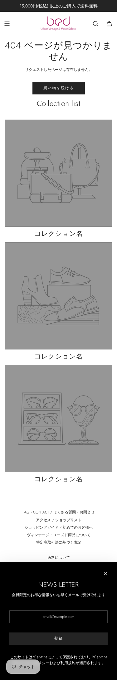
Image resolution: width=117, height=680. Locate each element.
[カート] (109, 23)
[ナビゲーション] (7, 23)
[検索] (95, 23)
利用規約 (68, 663)
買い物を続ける (58, 88)
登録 (58, 638)
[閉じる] (105, 574)
